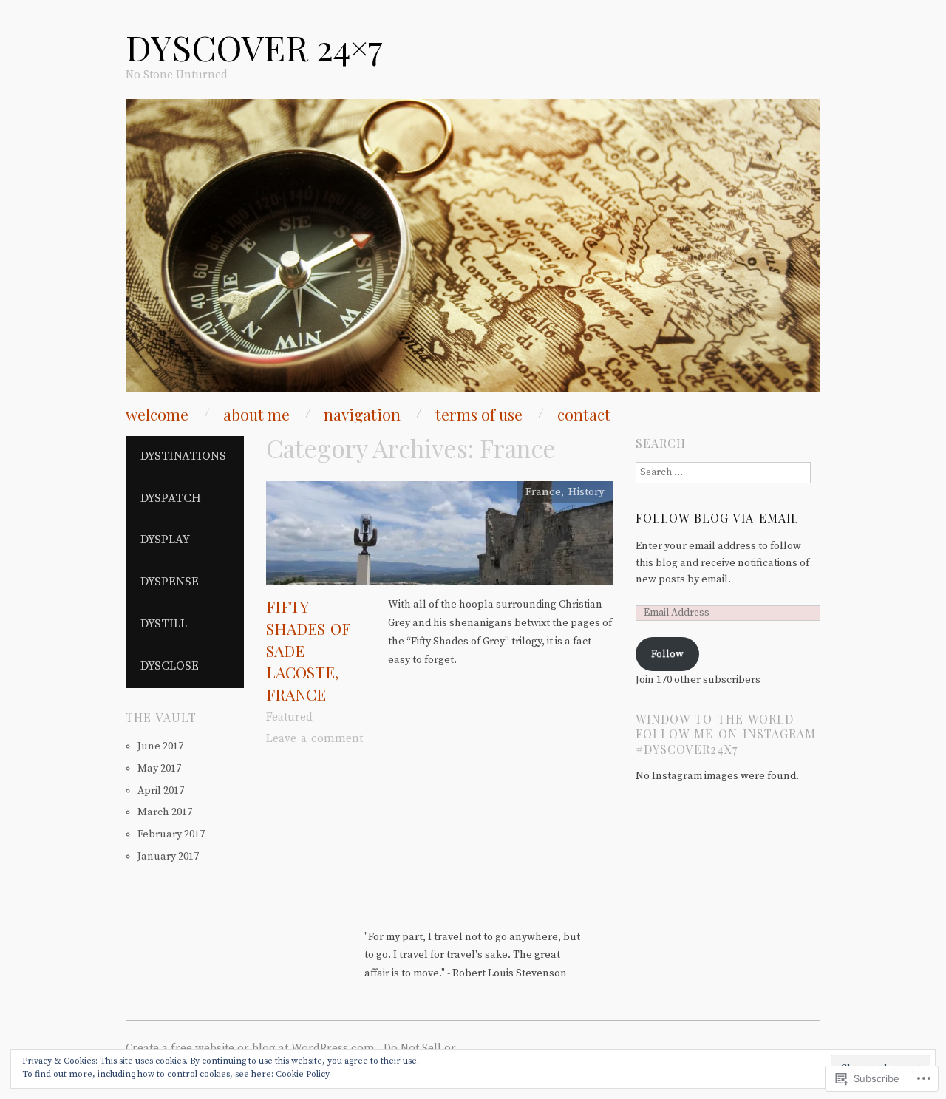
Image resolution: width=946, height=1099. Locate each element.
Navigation (362, 414)
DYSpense (169, 582)
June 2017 (160, 746)
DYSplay (165, 540)
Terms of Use (479, 414)
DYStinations (183, 456)
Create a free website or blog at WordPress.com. (252, 1048)
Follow (667, 654)
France (543, 492)
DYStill (163, 624)
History (586, 492)
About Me (256, 414)
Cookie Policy (303, 1074)
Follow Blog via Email (717, 517)
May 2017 (159, 768)
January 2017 (168, 856)
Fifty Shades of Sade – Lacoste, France (308, 650)
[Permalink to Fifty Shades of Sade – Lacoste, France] (439, 538)
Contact (583, 414)
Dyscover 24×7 (254, 47)
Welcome (157, 414)
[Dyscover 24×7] (473, 252)
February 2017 (171, 834)
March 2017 (164, 812)
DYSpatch (170, 498)
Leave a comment (314, 739)
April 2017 (160, 790)
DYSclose (169, 666)
